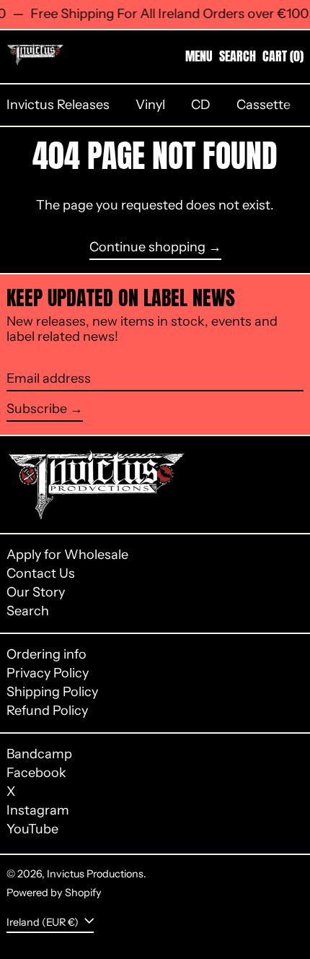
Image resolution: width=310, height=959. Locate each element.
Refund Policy (47, 711)
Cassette (263, 105)
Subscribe (36, 409)
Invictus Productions (95, 873)
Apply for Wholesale (67, 555)
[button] (237, 56)
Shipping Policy (52, 692)
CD (201, 105)
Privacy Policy (47, 673)
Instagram (37, 810)
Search (27, 611)
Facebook (36, 773)
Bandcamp (39, 754)
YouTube (32, 829)
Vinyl (150, 105)
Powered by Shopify (54, 892)
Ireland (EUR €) (43, 922)
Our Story (35, 592)
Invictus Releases (58, 105)
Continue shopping (147, 247)
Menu (199, 56)
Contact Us (40, 573)
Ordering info (46, 654)
